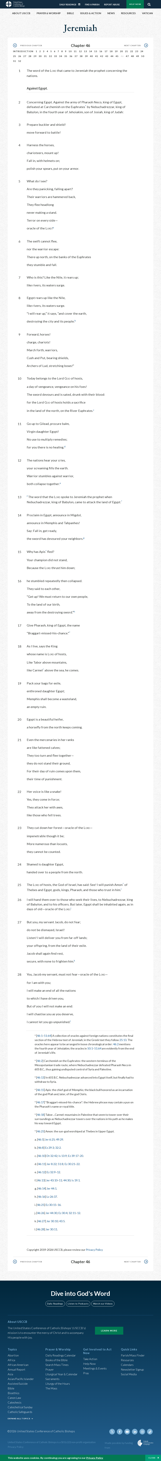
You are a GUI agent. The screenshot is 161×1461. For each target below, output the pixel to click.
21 (126, 51)
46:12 (41, 1172)
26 (19, 56)
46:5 (40, 1139)
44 (112, 56)
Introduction (23, 51)
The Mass (51, 1388)
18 (111, 51)
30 (40, 56)
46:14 (41, 1188)
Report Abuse (112, 4)
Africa (11, 1360)
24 (141, 51)
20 (121, 51)
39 (86, 56)
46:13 (40, 1077)
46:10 (41, 1155)
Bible (11, 1388)
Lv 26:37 (52, 1196)
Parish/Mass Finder (133, 1355)
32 (50, 56)
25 (14, 56)
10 (70, 51)
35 (65, 56)
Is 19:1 (76, 1180)
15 (95, 51)
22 (131, 51)
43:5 (62, 1221)
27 (24, 56)
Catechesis (14, 1402)
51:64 (47, 1035)
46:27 (41, 1221)
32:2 (58, 1147)
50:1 (90, 1048)
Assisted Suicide (18, 1383)
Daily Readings (67, 4)
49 (137, 56)
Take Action (90, 1359)
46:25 (40, 1131)
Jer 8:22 (51, 1164)
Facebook (119, 1431)
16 (100, 51)
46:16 (41, 1196)
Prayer (49, 1369)
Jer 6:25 (50, 1139)
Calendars (127, 1364)
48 (132, 56)
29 (34, 56)
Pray (86, 1373)
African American (18, 1364)
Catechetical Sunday (20, 1407)
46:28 (40, 1229)
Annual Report (16, 1369)
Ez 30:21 (69, 1164)
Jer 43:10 (51, 1180)
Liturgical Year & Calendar (61, 1374)
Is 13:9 (62, 1155)
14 (90, 51)
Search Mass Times (57, 1364)
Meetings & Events (95, 1368)
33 (55, 56)
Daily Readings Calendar (80, 4)
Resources (127, 1360)
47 (127, 56)
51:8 (60, 1164)
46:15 (40, 1090)
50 (142, 56)
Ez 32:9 (51, 1172)
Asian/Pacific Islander (21, 1379)
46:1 (39, 1035)
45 (117, 56)
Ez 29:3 (49, 1147)
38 (81, 56)
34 (60, 56)
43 (106, 56)
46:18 (40, 1114)
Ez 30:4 (62, 1213)
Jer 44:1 (51, 1188)
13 (85, 51)
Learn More (109, 1330)
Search (149, 3)
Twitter (112, 1431)
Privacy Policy (94, 1249)
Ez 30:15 (51, 1204)
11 (75, 51)
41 (96, 56)
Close (152, 1458)
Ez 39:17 (73, 1155)
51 (14, 61)
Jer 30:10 (52, 1221)
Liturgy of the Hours (57, 1383)
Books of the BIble (56, 1360)
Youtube (127, 1431)
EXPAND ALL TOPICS (19, 1418)
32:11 (72, 1213)
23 (136, 51)
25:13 (122, 1040)
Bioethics (13, 1393)
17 (106, 51)
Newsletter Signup (132, 1369)
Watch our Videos (103, 1303)
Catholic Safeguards (20, 1412)
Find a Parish (92, 4)
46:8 (41, 1147)
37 (76, 56)
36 (70, 56)
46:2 (116, 1044)
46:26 (40, 1213)
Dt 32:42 (51, 1155)
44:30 (66, 1180)
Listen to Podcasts (78, 1303)
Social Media (129, 1374)
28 (29, 56)
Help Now (135, 4)
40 (91, 56)
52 (19, 61)
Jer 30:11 (51, 1229)
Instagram (142, 1431)
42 (101, 56)
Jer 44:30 (51, 1213)
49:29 (59, 1139)
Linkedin (135, 1431)
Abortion (13, 1355)
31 (45, 56)
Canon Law (14, 1397)
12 (80, 51)
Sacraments (52, 1379)
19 (116, 51)
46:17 (40, 1102)
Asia (10, 1374)
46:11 (41, 1164)
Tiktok (150, 1431)
